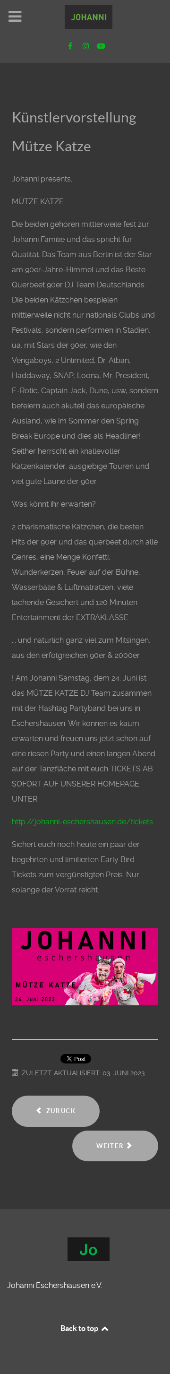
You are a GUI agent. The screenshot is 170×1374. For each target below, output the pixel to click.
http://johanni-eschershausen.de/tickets (82, 821)
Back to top (80, 1328)
